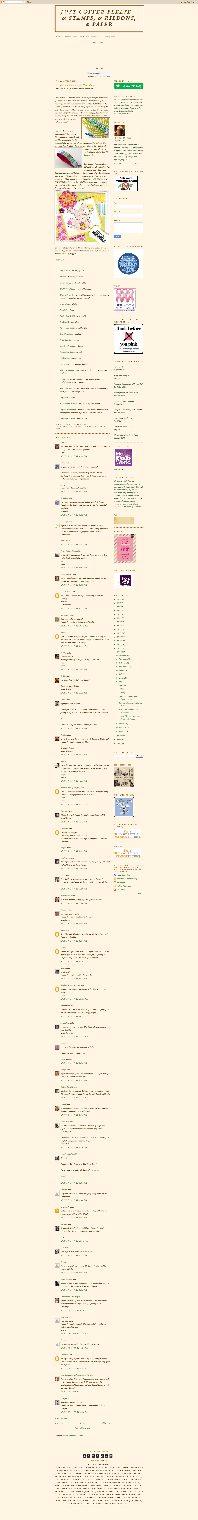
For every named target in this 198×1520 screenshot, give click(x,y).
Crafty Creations (66, 358)
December (123, 655)
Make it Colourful (67, 295)
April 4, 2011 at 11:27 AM (74, 804)
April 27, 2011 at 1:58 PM (74, 1412)
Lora (62, 1317)
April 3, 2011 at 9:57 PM (74, 608)
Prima (57, 428)
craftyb (63, 1069)
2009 (119, 739)
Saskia (63, 676)
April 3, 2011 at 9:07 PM (74, 585)
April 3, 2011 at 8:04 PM (74, 567)
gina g (63, 875)
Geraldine (64, 498)
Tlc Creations (66, 591)
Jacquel (64, 1104)
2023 (119, 606)
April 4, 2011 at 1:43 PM (74, 821)
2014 (119, 640)
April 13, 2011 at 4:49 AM (74, 1368)
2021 (119, 614)
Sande (63, 1043)
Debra (63, 462)
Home (58, 36)
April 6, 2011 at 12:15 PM (74, 1097)
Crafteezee (65, 811)
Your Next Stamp (67, 334)
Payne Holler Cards (68, 551)
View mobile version (82, 1428)
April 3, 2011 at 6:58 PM (74, 515)
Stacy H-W (65, 1121)
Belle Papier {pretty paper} (127, 878)
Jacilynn (64, 1398)
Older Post (106, 1423)
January (122, 731)
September (123, 666)
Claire (63, 442)
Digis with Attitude (67, 328)
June (121, 678)
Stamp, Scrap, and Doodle (70, 282)
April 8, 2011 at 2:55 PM (74, 1255)
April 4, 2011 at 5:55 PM (74, 923)
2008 (119, 743)
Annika (63, 761)
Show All (140, 893)
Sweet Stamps (65, 304)
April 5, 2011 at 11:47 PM (74, 1036)
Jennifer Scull (124, 138)
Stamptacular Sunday (68, 403)
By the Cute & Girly (68, 316)
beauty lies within (123, 875)
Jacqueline (65, 1023)
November (123, 659)
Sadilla (63, 653)
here (95, 724)
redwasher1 (65, 615)
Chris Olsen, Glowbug (69, 1296)
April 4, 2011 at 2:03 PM (74, 851)
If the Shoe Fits (66, 340)
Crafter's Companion (68, 409)
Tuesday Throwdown (68, 346)
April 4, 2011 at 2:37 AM (74, 692)
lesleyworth (65, 1207)
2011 (119, 652)
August (122, 670)
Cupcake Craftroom (68, 418)
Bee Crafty (64, 310)
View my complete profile (126, 163)
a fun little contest (93, 106)
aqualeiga (64, 521)
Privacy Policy (109, 36)
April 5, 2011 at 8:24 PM (74, 978)
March (122, 723)
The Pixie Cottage (67, 370)
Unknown (64, 828)
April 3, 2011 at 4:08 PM (74, 456)
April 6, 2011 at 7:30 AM (74, 1063)
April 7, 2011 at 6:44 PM (74, 1200)
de (61, 1262)
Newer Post (59, 1423)
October (122, 662)
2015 (119, 637)
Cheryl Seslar (62, 100)
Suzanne (64, 909)
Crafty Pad (64, 397)
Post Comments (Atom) (74, 1435)
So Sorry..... (123, 692)
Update (121, 688)
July (121, 674)
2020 (119, 618)
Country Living (90, 426)
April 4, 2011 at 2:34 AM (74, 669)
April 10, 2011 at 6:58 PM (74, 1310)
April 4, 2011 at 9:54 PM (74, 941)
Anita (63, 632)
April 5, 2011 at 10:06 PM (74, 999)
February (123, 727)
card (64, 426)
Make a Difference (124, 886)
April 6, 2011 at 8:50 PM (74, 1147)
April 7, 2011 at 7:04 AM (74, 1183)
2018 (119, 625)
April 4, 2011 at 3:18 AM (74, 754)
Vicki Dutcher (66, 895)
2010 (119, 736)
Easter (102, 426)
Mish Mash (121, 889)
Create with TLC (94, 179)
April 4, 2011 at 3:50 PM (74, 888)
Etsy (89, 146)
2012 (119, 648)
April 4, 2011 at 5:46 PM (74, 903)
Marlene (64, 1189)
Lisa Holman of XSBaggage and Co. (75, 1375)
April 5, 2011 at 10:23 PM (74, 1016)
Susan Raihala (66, 1279)
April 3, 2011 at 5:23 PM (74, 491)
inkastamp (121, 882)
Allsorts (63, 276)
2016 (119, 633)
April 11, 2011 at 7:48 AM (74, 1333)
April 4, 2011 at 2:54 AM (74, 728)
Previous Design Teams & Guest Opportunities (82, 36)
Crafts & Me (65, 322)
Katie (63, 968)
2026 (119, 599)
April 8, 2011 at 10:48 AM (74, 1241)
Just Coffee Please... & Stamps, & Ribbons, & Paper (99, 18)
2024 (119, 603)
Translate (106, 76)
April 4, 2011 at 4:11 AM (74, 781)
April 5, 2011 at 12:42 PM (74, 961)
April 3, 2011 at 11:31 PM (74, 646)
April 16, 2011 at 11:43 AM (75, 1391)
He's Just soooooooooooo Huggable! (74, 84)
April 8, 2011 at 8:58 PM (74, 1272)
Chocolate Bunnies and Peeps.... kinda (128, 698)
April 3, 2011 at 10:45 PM (74, 625)
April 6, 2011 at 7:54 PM (74, 1115)
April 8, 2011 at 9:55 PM (74, 1290)
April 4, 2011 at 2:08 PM (74, 868)
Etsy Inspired (65, 270)
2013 (119, 644)
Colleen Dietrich (67, 1087)
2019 (119, 622)
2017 (119, 629)
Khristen (64, 1224)
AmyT (63, 930)
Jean (62, 1247)
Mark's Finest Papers (68, 289)
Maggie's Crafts (67, 1154)
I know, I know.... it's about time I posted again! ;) (129, 717)
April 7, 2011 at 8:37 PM (74, 1217)
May (121, 681)
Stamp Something (67, 352)
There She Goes (66, 388)
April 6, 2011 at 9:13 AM (74, 1080)
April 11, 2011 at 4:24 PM (74, 1348)
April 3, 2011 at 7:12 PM (74, 544)
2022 (119, 610)
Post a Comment (61, 1418)
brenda (63, 699)
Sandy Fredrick (67, 574)
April (121, 685)
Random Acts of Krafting (70, 787)
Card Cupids (65, 379)
